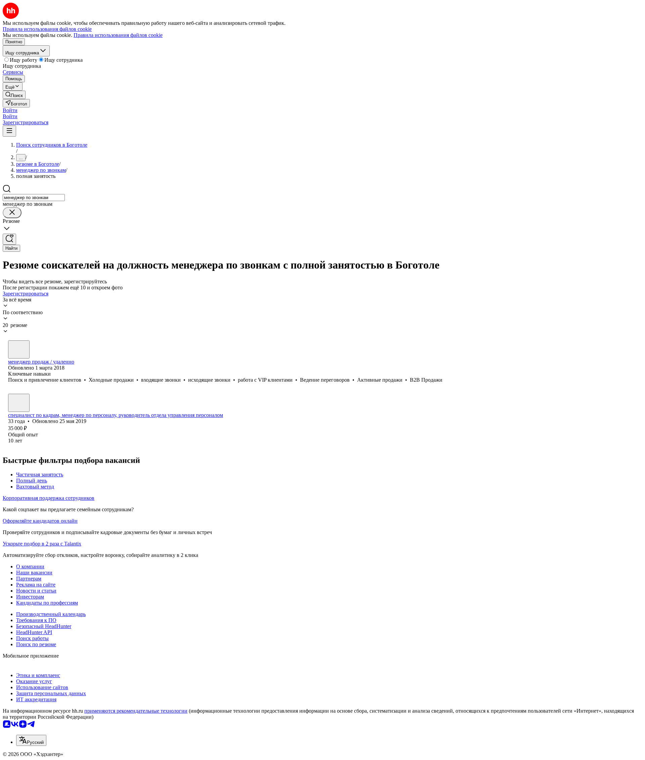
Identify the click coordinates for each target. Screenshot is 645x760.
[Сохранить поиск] (9, 239)
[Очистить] (12, 212)
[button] (10, 110)
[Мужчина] (19, 349)
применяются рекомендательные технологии (135, 711)
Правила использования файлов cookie (118, 35)
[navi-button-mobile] (9, 131)
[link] (14, 95)
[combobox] (34, 197)
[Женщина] (19, 403)
